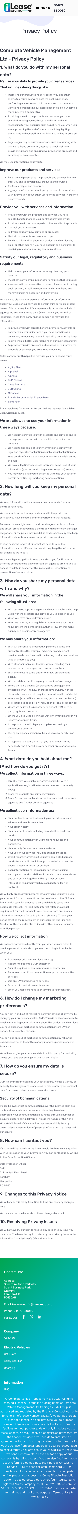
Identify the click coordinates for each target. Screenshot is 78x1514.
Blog (6, 1388)
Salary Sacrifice (13, 1360)
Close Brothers (16, 384)
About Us (9, 1337)
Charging (9, 1367)
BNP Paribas (15, 380)
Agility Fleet (15, 367)
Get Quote (10, 1353)
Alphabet (13, 371)
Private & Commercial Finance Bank (28, 397)
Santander (14, 401)
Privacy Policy (39, 1497)
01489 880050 (60, 7)
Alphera (12, 376)
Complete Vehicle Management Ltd (30, 1398)
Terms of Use (61, 1492)
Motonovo (13, 393)
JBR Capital (14, 388)
